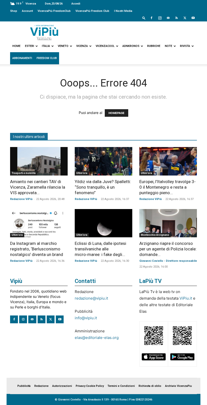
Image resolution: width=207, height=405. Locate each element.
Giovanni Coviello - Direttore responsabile (168, 261)
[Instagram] (160, 17)
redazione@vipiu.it (91, 298)
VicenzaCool (105, 46)
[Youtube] (193, 17)
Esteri (29, 46)
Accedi (75, 3)
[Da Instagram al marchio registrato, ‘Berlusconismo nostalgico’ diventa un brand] (39, 223)
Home (16, 46)
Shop (13, 11)
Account (27, 11)
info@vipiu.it (86, 317)
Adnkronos (130, 46)
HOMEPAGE (116, 113)
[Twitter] (185, 17)
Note (168, 46)
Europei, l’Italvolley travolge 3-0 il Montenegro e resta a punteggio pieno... (167, 187)
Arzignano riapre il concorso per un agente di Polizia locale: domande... (168, 249)
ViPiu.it (185, 298)
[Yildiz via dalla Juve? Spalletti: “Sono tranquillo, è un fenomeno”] (103, 161)
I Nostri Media (123, 11)
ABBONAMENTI (22, 58)
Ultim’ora (81, 173)
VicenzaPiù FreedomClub (54, 11)
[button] (144, 18)
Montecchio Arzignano (155, 235)
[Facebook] (151, 17)
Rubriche (153, 46)
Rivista (185, 46)
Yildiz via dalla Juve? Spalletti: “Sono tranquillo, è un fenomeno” (103, 187)
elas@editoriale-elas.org (97, 337)
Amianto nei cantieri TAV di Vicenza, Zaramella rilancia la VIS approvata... (37, 187)
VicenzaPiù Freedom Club (92, 11)
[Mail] (168, 17)
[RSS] (176, 17)
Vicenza (82, 46)
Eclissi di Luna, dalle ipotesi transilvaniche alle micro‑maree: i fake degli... (100, 249)
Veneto (63, 46)
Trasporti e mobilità (24, 173)
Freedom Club (47, 58)
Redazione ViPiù (21, 199)
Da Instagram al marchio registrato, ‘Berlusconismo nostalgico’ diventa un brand (36, 249)
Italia (46, 46)
